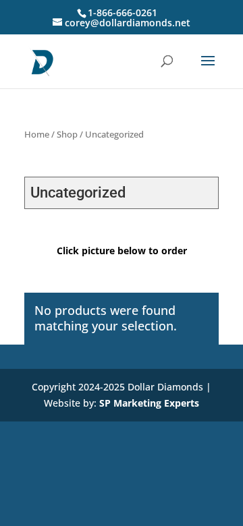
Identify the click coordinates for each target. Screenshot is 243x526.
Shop (67, 134)
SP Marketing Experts (149, 403)
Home (36, 134)
